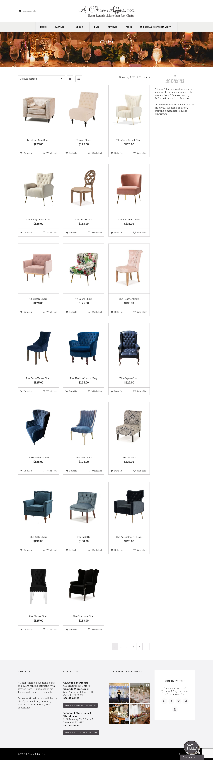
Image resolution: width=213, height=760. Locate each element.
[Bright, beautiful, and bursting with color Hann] (140, 714)
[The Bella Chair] (34, 507)
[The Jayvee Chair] (125, 348)
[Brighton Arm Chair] (34, 110)
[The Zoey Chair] (80, 269)
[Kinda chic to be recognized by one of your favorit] (119, 693)
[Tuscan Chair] (80, 110)
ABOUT (79, 27)
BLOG (96, 27)
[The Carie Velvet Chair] (34, 348)
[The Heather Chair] (125, 269)
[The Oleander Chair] (34, 427)
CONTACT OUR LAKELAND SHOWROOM (81, 733)
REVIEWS (112, 27)
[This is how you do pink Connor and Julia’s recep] (140, 693)
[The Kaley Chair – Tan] (34, 189)
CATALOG (59, 27)
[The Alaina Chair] (34, 586)
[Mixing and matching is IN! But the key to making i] (119, 714)
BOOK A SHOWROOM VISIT (157, 27)
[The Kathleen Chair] (125, 189)
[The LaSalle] (80, 507)
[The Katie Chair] (34, 269)
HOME (43, 27)
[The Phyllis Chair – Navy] (80, 348)
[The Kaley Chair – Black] (125, 507)
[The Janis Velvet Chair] (125, 110)
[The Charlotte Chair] (80, 586)
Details (28, 153)
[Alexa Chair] (125, 427)
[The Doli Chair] (80, 427)
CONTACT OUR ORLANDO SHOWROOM (80, 705)
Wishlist (51, 153)
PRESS (129, 27)
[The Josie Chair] (80, 189)
